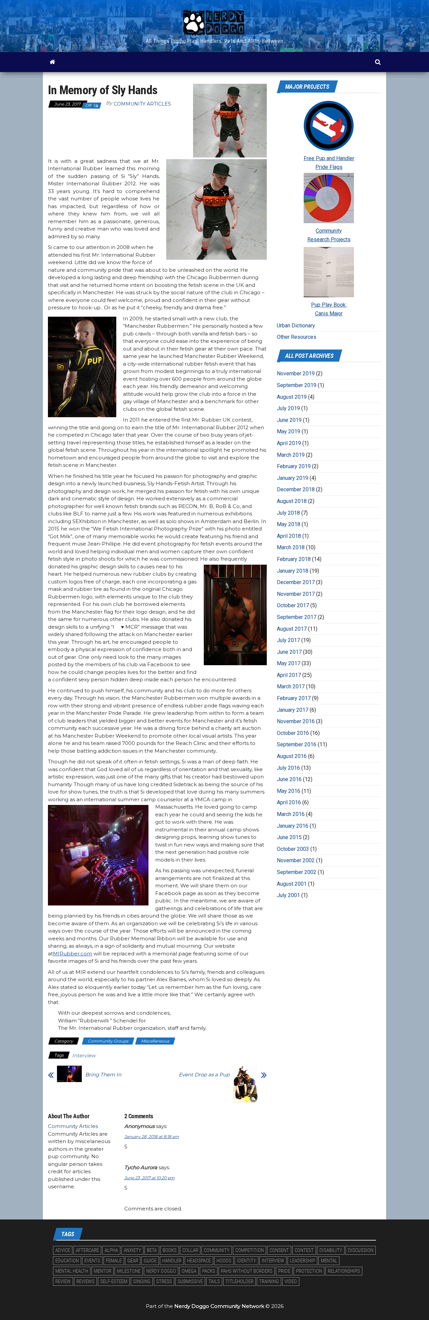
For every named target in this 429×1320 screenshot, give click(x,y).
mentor (102, 1271)
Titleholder (239, 1281)
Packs (208, 1271)
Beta (152, 1250)
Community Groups (108, 1041)
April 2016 (289, 802)
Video (291, 1281)
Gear (132, 1261)
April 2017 (289, 675)
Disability (330, 1250)
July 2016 (288, 768)
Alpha (111, 1250)
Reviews (85, 1281)
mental (329, 1261)
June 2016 (289, 779)
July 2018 (288, 513)
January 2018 (292, 571)
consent (279, 1250)
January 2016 (292, 826)
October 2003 (293, 849)
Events (92, 1261)
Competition (249, 1250)
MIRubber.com (72, 953)
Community (329, 231)
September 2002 (296, 872)
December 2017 (296, 582)
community (217, 1250)
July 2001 (288, 895)
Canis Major (329, 313)
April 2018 (289, 536)
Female (114, 1261)
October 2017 (293, 605)
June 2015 (289, 837)
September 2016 (296, 744)
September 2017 (296, 617)
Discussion (360, 1250)
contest (304, 1250)
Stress (164, 1281)
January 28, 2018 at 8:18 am (151, 1136)
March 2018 (291, 547)
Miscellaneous (155, 1041)
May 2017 (288, 663)
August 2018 (292, 501)
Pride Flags (329, 167)
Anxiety (132, 1250)
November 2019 (296, 373)
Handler (171, 1261)
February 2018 (294, 559)
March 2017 (291, 686)
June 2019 (289, 420)
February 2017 (294, 698)
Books (170, 1250)
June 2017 (289, 652)
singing (141, 1281)
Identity (246, 1261)
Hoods (224, 1261)
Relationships (344, 1271)
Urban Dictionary (296, 325)
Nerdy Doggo (161, 1271)
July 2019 (288, 408)
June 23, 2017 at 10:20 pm (149, 1177)
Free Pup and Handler (329, 158)
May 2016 (288, 791)
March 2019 (291, 455)
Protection (309, 1271)
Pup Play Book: (329, 305)
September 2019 (296, 385)
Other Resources (296, 337)
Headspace (199, 1261)
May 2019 (288, 431)
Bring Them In (103, 1075)
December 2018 (296, 489)
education (67, 1261)
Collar (190, 1250)
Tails (214, 1281)
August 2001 (292, 884)
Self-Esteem (113, 1281)
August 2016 (292, 756)
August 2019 (292, 397)
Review (63, 1281)
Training (269, 1281)
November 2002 (296, 860)
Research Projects (329, 239)
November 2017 (296, 594)
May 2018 (288, 524)
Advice (62, 1250)
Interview (84, 1055)
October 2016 (293, 733)
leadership (302, 1261)
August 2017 (292, 629)
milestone (128, 1271)
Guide (150, 1261)
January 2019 (292, 478)
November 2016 (296, 721)
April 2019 (289, 443)
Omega (189, 1271)
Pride (284, 1271)
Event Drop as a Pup (204, 1075)
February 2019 (294, 466)
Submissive (190, 1281)
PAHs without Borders (246, 1271)
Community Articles (142, 104)
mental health (71, 1271)
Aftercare (87, 1250)
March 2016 (291, 814)
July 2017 (288, 640)
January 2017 (292, 710)
